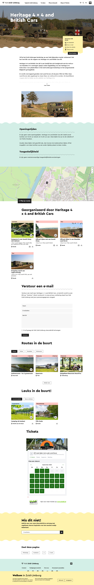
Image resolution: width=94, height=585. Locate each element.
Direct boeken (73, 53)
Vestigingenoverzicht (35, 567)
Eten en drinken (29, 399)
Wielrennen (39, 351)
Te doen (43, 3)
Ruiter (21, 351)
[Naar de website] (32, 247)
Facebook (36, 552)
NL (86, 2)
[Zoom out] (92, 170)
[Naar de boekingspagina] (30, 247)
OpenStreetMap (86, 200)
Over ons (46, 567)
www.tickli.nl (61, 501)
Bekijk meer (47, 382)
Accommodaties (17, 399)
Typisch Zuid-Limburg (31, 3)
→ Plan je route (24, 201)
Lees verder (47, 85)
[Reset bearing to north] (92, 172)
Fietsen (14, 351)
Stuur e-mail (70, 44)
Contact (24, 567)
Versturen (25, 335)
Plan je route (70, 49)
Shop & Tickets (65, 3)
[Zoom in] (92, 168)
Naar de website (71, 47)
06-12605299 (70, 42)
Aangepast (69, 580)
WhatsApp (25, 552)
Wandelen (29, 351)
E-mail (51, 552)
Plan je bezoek (53, 3)
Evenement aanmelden (58, 567)
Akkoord (61, 580)
